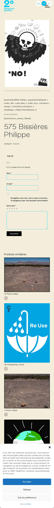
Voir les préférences (27, 497)
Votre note (11, 206)
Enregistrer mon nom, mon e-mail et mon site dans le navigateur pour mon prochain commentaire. (31, 199)
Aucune (16, 144)
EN (38, 4)
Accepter (27, 481)
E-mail (10, 184)
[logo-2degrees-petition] (22, 6)
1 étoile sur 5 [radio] (7, 208)
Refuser (27, 489)
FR (44, 4)
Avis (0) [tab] (10, 156)
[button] (49, 447)
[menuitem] (46, 6)
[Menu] (46, 6)
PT (49, 4)
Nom (9, 173)
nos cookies (25, 504)
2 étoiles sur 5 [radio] (8, 208)
